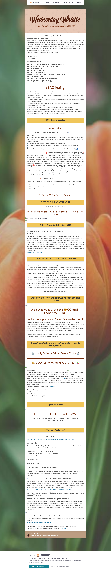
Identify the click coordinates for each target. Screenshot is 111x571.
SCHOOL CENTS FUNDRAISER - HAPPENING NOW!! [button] (55, 259)
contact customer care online (61, 388)
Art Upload (51, 386)
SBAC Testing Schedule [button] (55, 120)
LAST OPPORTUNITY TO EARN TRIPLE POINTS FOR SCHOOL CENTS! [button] (55, 299)
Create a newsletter (39, 566)
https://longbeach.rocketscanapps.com (39, 522)
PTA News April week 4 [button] (55, 430)
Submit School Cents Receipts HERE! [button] (55, 225)
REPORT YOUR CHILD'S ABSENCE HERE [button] (55, 202)
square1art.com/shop (33, 398)
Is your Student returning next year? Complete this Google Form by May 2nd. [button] (55, 344)
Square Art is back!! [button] (55, 405)
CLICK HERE (63, 528)
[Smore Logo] (34, 2)
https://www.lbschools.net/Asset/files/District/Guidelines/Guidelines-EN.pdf (49, 489)
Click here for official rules (34, 252)
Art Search (63, 378)
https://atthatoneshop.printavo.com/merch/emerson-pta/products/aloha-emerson (50, 439)
